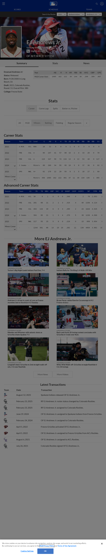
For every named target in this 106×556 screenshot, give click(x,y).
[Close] (102, 544)
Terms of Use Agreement (67, 546)
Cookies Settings (27, 551)
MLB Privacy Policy (47, 546)
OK (45, 551)
